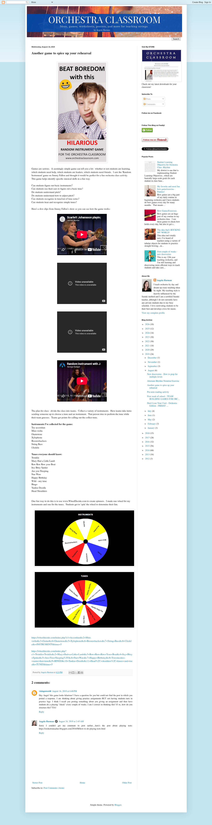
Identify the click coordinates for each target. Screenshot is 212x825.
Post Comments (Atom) (54, 787)
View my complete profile (153, 312)
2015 (147, 445)
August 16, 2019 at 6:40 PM (64, 691)
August (151, 370)
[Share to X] (76, 672)
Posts (148, 98)
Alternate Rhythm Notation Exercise (163, 380)
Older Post (127, 782)
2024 (147, 332)
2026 (147, 324)
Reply (41, 711)
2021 (147, 345)
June (150, 415)
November (153, 361)
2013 (147, 454)
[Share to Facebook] (79, 672)
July (150, 410)
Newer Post (37, 782)
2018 (147, 433)
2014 (147, 450)
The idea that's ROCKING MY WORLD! (168, 231)
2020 (147, 349)
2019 (147, 354)
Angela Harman (46, 721)
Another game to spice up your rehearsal (160, 386)
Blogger (118, 804)
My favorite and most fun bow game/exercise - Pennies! (168, 189)
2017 (147, 437)
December (152, 357)
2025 (147, 328)
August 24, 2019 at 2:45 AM (71, 721)
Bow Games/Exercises (167, 210)
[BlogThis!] (73, 672)
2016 (147, 441)
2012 (147, 458)
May (150, 419)
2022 (147, 341)
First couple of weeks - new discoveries (167, 253)
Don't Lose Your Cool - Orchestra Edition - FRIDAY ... (162, 404)
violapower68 (45, 691)
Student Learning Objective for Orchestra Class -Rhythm (167, 165)
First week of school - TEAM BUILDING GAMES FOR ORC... (163, 397)
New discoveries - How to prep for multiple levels (162, 375)
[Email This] (70, 672)
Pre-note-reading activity (158, 391)
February (152, 423)
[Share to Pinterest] (81, 672)
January (151, 427)
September (153, 366)
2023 (147, 336)
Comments (150, 104)
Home (82, 782)
